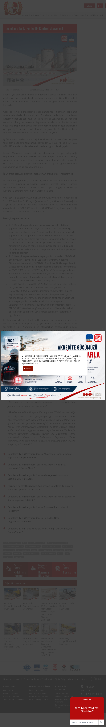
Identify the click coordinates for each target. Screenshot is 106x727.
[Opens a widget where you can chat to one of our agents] (87, 711)
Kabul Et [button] (27, 368)
